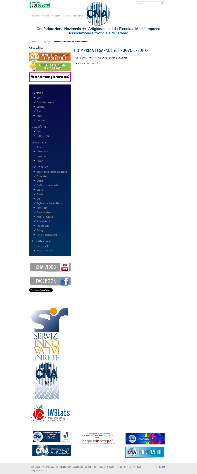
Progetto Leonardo (45, 250)
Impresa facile (43, 226)
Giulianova (41, 156)
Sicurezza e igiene (44, 212)
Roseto (40, 160)
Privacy (40, 230)
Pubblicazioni (43, 136)
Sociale (40, 189)
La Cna (40, 97)
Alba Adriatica (43, 151)
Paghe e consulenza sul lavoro (49, 203)
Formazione (42, 207)
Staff (39, 111)
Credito (40, 180)
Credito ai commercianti (47, 185)
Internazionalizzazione (47, 234)
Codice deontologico (45, 102)
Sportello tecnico (44, 221)
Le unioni (41, 120)
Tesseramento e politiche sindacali (52, 171)
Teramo (40, 147)
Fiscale (40, 194)
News (39, 131)
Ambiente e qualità (45, 217)
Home (34, 41)
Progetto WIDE (43, 246)
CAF (38, 198)
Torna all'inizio (159, 466)
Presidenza (42, 115)
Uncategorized (45, 41)
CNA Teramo (65, 20)
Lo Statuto (41, 106)
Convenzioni (42, 176)
